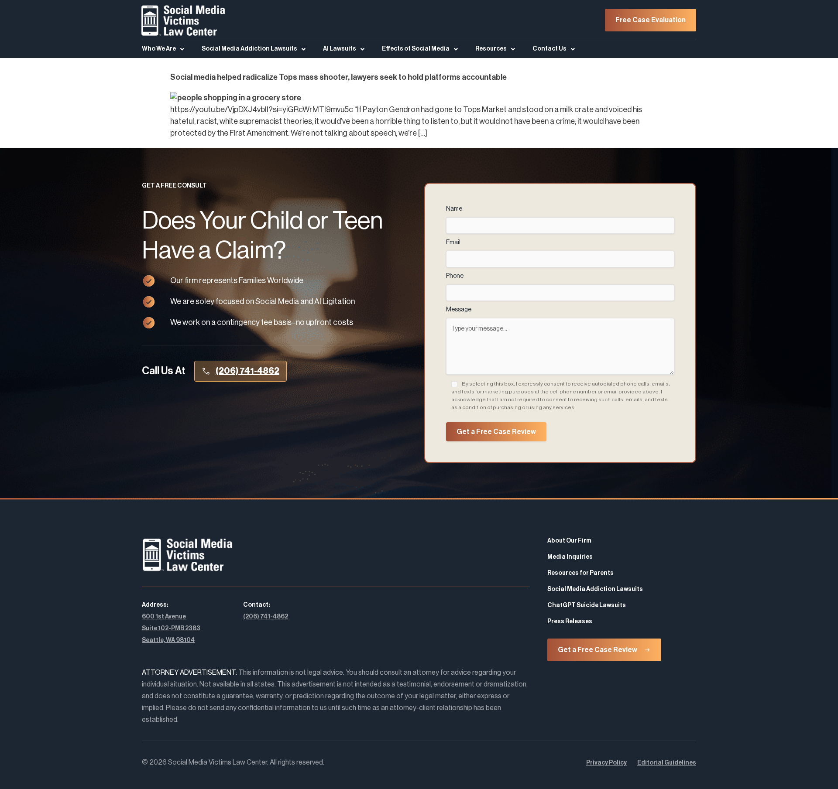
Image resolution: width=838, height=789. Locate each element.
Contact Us (549, 49)
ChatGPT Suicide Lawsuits (586, 605)
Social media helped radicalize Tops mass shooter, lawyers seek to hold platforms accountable (338, 77)
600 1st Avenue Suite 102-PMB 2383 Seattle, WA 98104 (171, 628)
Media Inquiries (570, 557)
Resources (491, 49)
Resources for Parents (580, 573)
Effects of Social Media (416, 49)
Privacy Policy (606, 763)
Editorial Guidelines (666, 763)
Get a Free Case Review (496, 431)
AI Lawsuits (339, 49)
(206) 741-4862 (265, 617)
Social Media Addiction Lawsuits (249, 49)
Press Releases (569, 621)
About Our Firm (569, 541)
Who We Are (159, 49)
